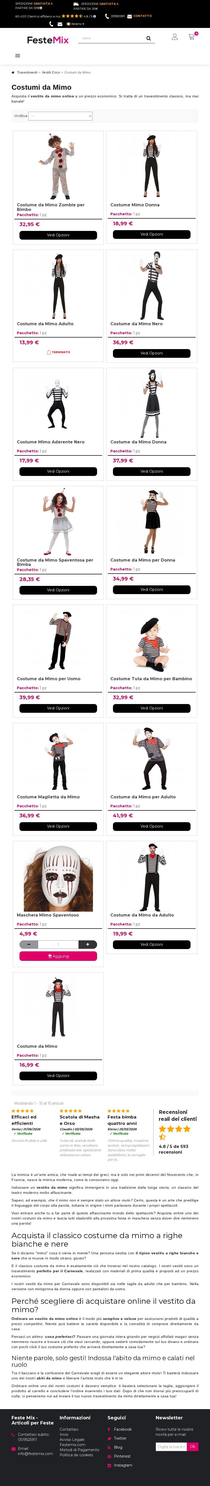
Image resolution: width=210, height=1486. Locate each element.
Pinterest (122, 1456)
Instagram (123, 1465)
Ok (192, 1446)
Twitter (120, 1438)
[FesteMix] (48, 40)
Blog (118, 1447)
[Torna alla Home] (13, 73)
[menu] (175, 37)
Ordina (20, 116)
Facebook (123, 1429)
